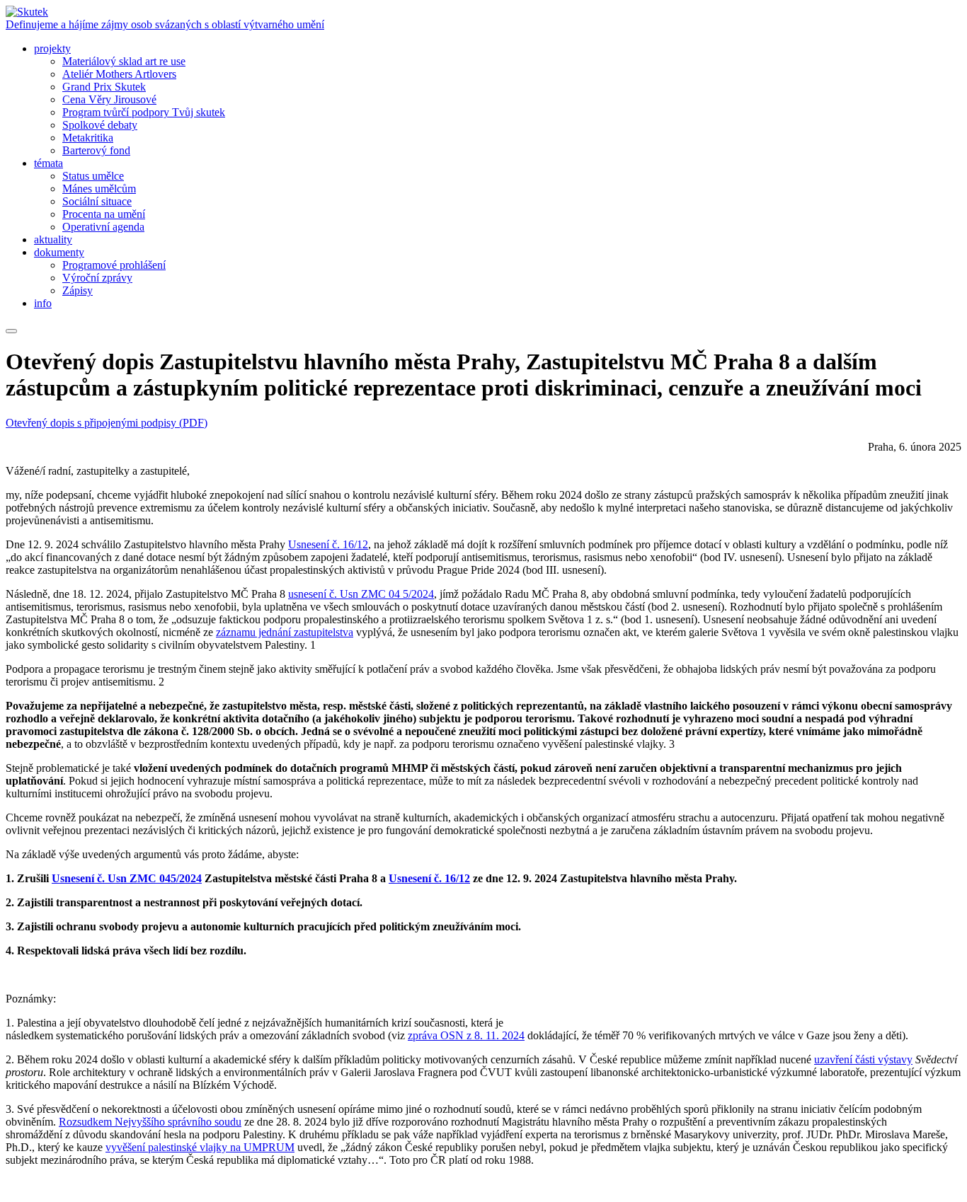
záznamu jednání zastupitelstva (284, 632)
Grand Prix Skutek (104, 87)
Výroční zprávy (97, 278)
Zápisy (77, 290)
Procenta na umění (103, 214)
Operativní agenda (103, 227)
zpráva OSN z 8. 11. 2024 (466, 1035)
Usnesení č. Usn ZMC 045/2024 (127, 878)
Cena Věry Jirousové (109, 99)
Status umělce (93, 176)
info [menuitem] (43, 303)
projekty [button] (52, 48)
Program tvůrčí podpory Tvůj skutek (143, 112)
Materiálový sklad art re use (123, 61)
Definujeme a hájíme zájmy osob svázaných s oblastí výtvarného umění (165, 24)
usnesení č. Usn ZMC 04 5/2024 (361, 594)
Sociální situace (97, 201)
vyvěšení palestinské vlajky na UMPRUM (199, 1147)
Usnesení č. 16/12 (328, 544)
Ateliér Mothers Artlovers (119, 74)
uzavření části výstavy (863, 1059)
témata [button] (48, 163)
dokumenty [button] (59, 252)
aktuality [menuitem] (53, 239)
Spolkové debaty (99, 125)
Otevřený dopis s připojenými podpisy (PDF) (106, 423)
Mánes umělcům (99, 189)
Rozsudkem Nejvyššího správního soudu (150, 1122)
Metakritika (87, 138)
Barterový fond (96, 150)
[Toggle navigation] (11, 331)
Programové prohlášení (114, 265)
